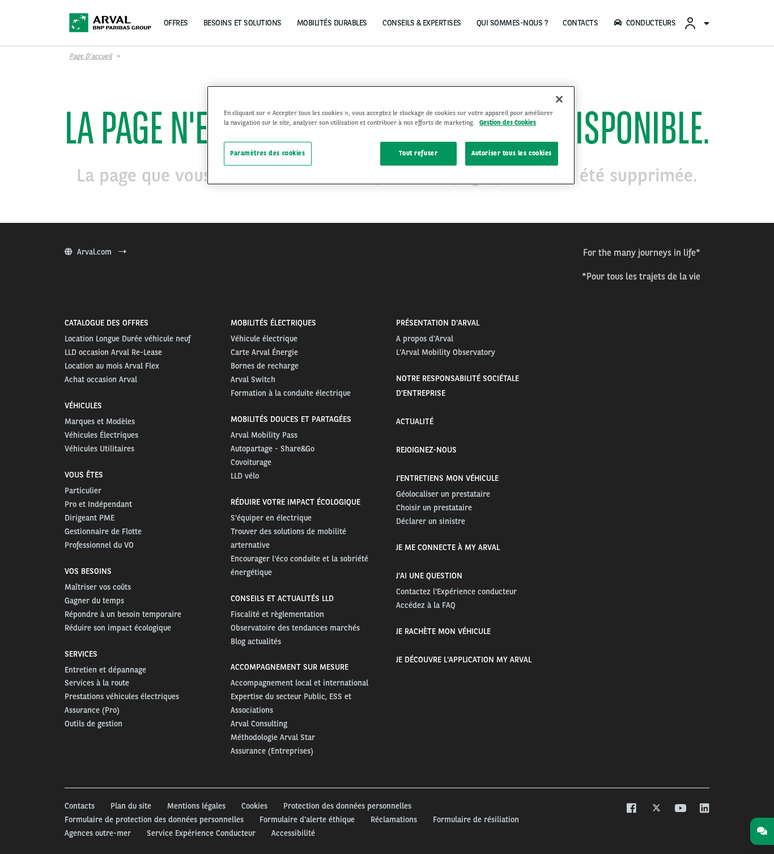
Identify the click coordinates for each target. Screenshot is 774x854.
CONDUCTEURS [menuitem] (651, 22)
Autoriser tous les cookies (511, 153)
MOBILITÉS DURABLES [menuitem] (332, 22)
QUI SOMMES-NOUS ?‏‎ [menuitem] (512, 22)
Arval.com (95, 251)
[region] (391, 135)
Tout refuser (418, 153)
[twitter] (655, 809)
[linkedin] (704, 809)
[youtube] (679, 809)
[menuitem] (696, 23)
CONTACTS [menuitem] (580, 22)
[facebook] (631, 809)
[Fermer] (559, 99)
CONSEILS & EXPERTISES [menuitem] (421, 22)
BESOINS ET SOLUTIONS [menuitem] (242, 22)
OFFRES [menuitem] (176, 22)
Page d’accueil (90, 56)
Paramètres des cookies (267, 153)
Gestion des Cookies (507, 122)
